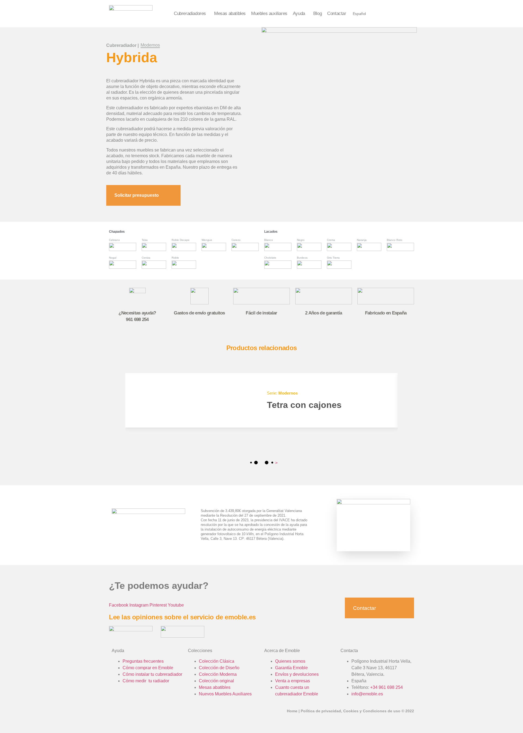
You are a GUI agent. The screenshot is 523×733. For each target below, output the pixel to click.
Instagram (138, 605)
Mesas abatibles (230, 13)
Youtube (176, 605)
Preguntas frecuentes (143, 661)
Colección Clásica (216, 661)
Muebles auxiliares (269, 13)
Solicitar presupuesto (136, 195)
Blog (317, 13)
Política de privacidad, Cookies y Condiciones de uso (350, 711)
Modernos (150, 45)
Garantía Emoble (291, 667)
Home (292, 711)
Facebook (118, 605)
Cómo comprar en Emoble (148, 667)
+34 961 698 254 (386, 687)
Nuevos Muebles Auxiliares (225, 694)
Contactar (336, 13)
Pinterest (158, 605)
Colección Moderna (218, 674)
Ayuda (299, 13)
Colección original (216, 681)
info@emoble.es (367, 694)
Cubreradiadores (190, 13)
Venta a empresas (292, 681)
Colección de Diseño (219, 667)
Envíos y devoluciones (297, 674)
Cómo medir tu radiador (146, 681)
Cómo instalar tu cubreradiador (152, 674)
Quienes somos (290, 661)
